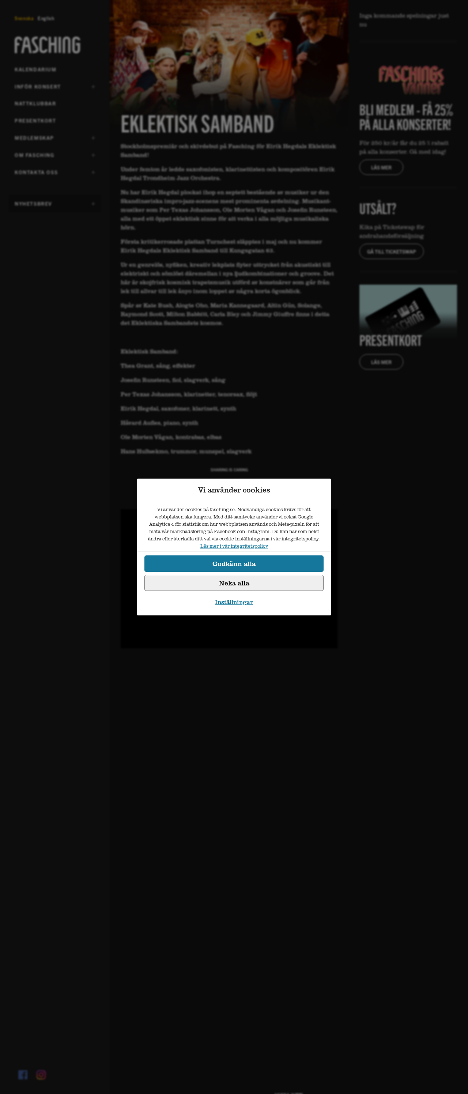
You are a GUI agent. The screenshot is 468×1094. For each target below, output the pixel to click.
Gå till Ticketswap (391, 251)
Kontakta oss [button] (36, 174)
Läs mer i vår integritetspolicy (234, 546)
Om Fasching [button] (34, 157)
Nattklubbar (35, 103)
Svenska (24, 18)
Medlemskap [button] (34, 140)
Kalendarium (36, 69)
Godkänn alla (234, 563)
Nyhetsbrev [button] (33, 206)
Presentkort (35, 120)
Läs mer (381, 167)
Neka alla (234, 582)
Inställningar (234, 602)
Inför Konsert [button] (38, 89)
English (46, 18)
